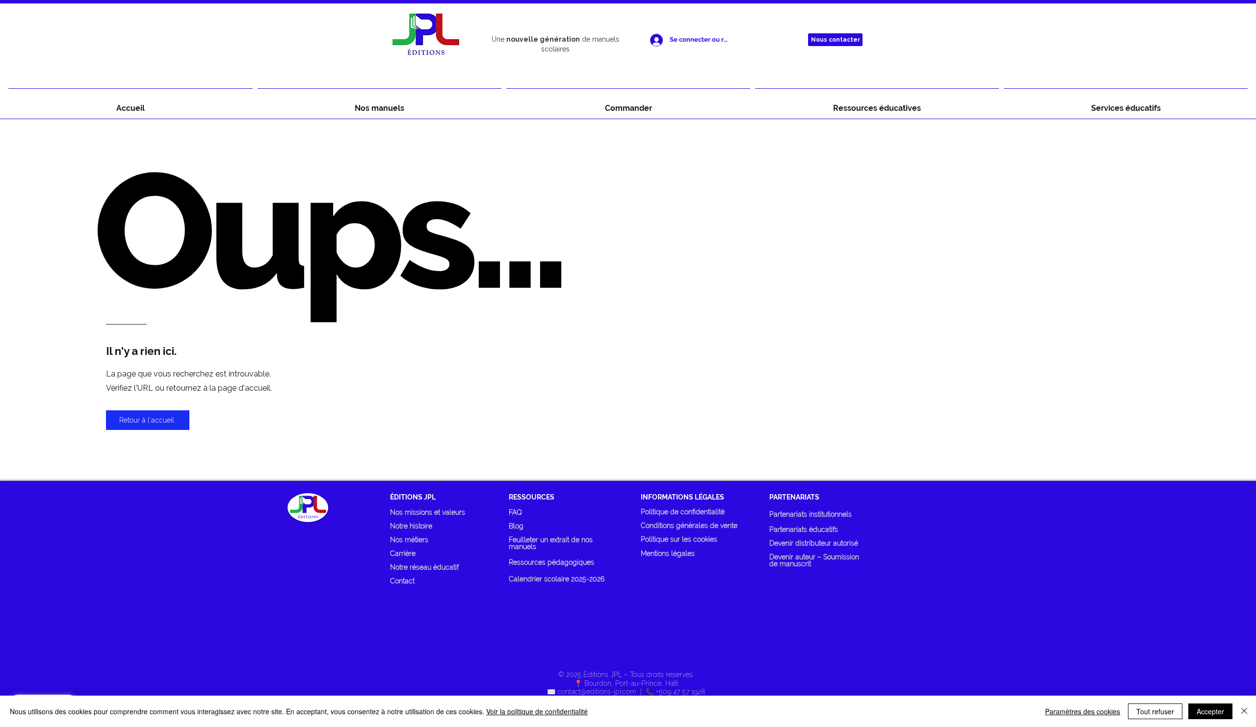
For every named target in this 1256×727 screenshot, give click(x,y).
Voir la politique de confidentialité (537, 711)
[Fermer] (1244, 711)
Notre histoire (411, 526)
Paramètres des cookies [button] (1082, 711)
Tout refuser (1155, 711)
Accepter (1210, 711)
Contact (402, 581)
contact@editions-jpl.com (596, 692)
